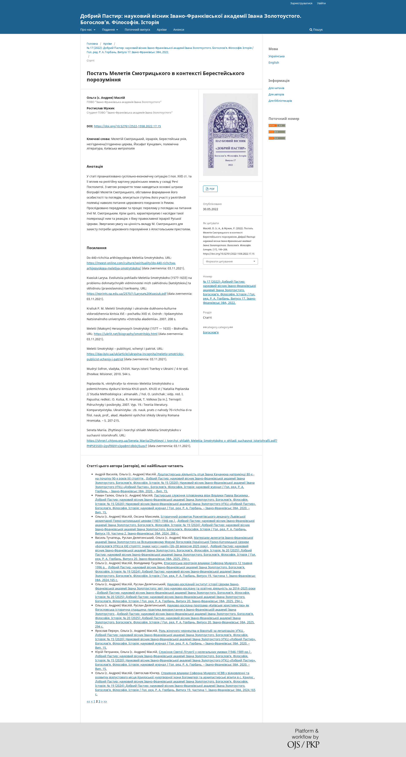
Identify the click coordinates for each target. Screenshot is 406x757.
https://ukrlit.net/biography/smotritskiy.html (126, 334)
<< (88, 701)
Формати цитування (219, 261)
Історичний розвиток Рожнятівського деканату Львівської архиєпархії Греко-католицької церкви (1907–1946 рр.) (170, 518)
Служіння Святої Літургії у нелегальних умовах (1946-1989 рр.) (205, 652)
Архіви (162, 29)
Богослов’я (211, 332)
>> (105, 701)
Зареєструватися (301, 3)
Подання (109, 29)
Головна (92, 43)
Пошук (317, 29)
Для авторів (276, 94)
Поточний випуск (137, 29)
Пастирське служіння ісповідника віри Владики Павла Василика (201, 495)
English (274, 62)
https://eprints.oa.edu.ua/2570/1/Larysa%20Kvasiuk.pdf (126, 294)
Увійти (321, 3)
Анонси (178, 29)
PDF (212, 189)
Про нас (86, 29)
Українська (277, 56)
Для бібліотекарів (280, 101)
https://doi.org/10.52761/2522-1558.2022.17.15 (127, 126)
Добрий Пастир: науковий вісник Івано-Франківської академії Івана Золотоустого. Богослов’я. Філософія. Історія (190, 19)
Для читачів (276, 88)
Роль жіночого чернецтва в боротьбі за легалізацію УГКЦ (201, 631)
